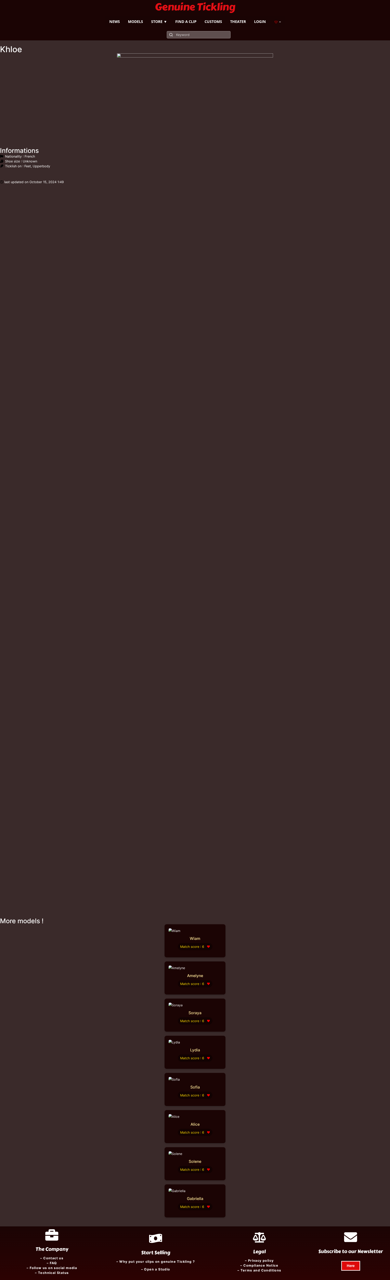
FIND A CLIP (185, 21)
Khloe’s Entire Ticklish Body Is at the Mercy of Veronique (84, 885)
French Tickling (95, 363)
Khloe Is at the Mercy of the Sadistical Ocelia (252, 281)
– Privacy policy (259, 1260)
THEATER (238, 21)
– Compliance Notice (259, 1265)
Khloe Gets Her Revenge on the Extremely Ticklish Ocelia (244, 737)
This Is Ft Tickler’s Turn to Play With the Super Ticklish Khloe (89, 482)
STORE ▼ (159, 21)
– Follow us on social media (52, 1268)
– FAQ (52, 1263)
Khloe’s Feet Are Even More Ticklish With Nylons (293, 625)
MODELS (135, 21)
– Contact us (51, 1258)
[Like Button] (3, 174)
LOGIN (260, 21)
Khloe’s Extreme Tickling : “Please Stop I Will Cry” (80, 747)
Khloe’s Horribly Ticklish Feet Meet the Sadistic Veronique (86, 354)
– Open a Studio (155, 1269)
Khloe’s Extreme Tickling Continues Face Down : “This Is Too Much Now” (106, 600)
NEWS (114, 21)
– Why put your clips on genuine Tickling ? (155, 1261)
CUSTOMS (213, 21)
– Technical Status (52, 1273)
